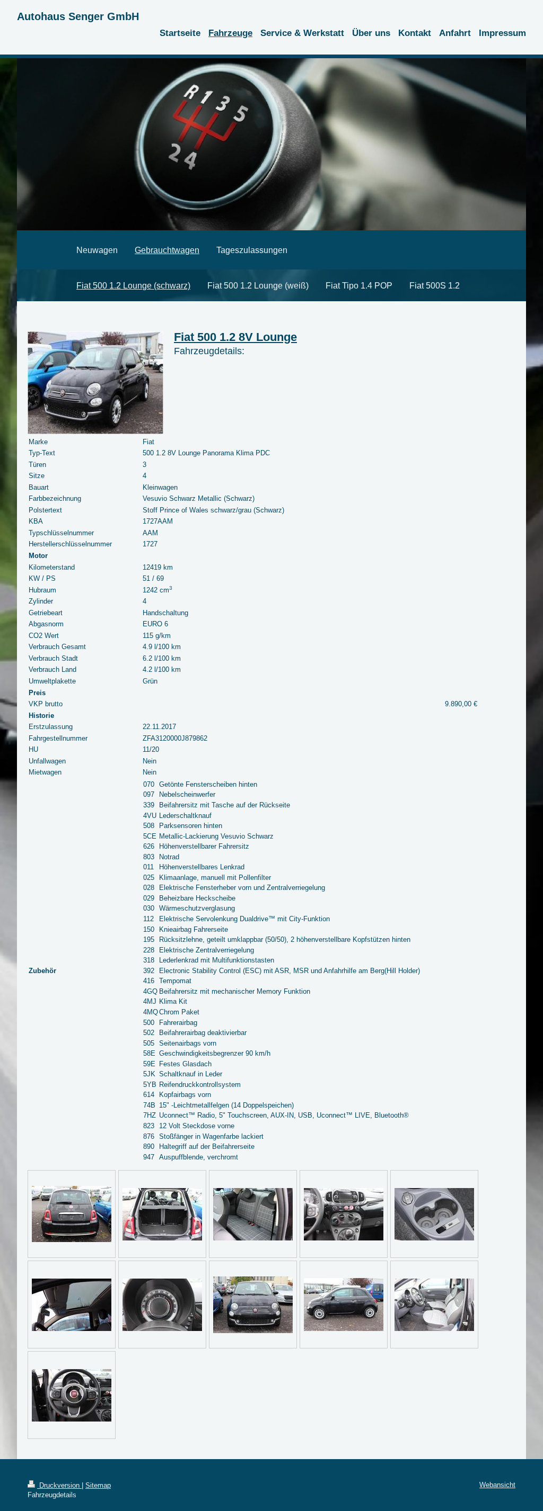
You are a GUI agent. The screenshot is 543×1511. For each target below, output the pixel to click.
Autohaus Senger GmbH (78, 16)
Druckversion (59, 1485)
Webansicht (497, 1485)
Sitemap (98, 1485)
